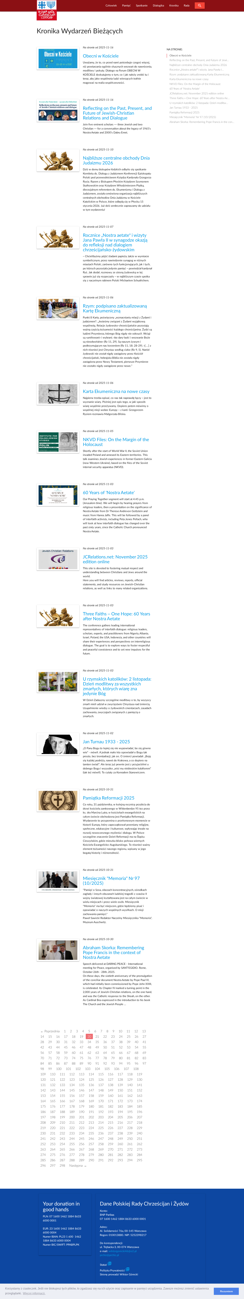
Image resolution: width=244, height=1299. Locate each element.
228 (130, 1128)
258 (101, 1144)
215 (110, 1122)
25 (128, 1036)
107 (126, 1068)
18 (73, 1036)
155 (62, 1095)
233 (72, 1133)
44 (58, 1047)
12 (136, 1031)
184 (130, 1106)
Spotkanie (142, 5)
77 (97, 1058)
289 (81, 1160)
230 (43, 1133)
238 (120, 1133)
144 (62, 1090)
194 (120, 1111)
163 (139, 1095)
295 (139, 1160)
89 (81, 1063)
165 (52, 1101)
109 (43, 1074)
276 (62, 1154)
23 (113, 1036)
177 (62, 1106)
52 (121, 1047)
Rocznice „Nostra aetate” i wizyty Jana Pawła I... (197, 69)
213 (91, 1122)
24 (121, 1036)
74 (73, 1058)
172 (120, 1101)
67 (128, 1052)
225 (101, 1128)
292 (110, 1160)
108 (136, 1068)
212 (81, 1122)
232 (62, 1133)
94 (121, 1063)
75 (81, 1058)
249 (120, 1138)
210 (62, 1122)
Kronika (173, 5)
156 (72, 1095)
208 (43, 1122)
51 (113, 1047)
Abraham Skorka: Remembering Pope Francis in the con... (202, 122)
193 (110, 1111)
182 (110, 1106)
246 (91, 1138)
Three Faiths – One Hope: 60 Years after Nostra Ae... (200, 98)
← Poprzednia (50, 1031)
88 (73, 1063)
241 (43, 1138)
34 (89, 1042)
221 (62, 1128)
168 (81, 1101)
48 (89, 1047)
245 (81, 1138)
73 (66, 1058)
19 (81, 1036)
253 (52, 1144)
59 (66, 1052)
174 (139, 1101)
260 (120, 1144)
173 (130, 1101)
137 (101, 1085)
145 (72, 1090)
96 (136, 1063)
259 (110, 1144)
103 (87, 1068)
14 (42, 1036)
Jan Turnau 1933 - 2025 (106, 742)
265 (62, 1149)
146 (81, 1090)
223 (81, 1128)
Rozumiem (226, 1291)
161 (120, 1095)
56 (42, 1052)
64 (105, 1052)
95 (128, 1063)
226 (110, 1128)
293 (120, 1160)
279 (91, 1154)
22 (105, 1036)
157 (81, 1095)
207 (139, 1117)
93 (113, 1063)
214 (101, 1122)
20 (89, 1036)
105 (107, 1068)
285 (43, 1160)
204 (110, 1117)
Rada (186, 5)
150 (120, 1090)
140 (130, 1085)
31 (66, 1042)
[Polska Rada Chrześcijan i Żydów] (47, 12)
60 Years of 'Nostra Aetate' (109, 493)
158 (91, 1095)
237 (110, 1133)
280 (101, 1154)
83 (144, 1058)
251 (139, 1138)
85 (50, 1063)
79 (113, 1058)
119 (139, 1074)
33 (81, 1042)
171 (110, 1101)
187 (52, 1111)
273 (139, 1149)
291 (101, 1160)
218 (139, 1122)
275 (52, 1154)
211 (72, 1122)
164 (43, 1101)
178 (72, 1106)
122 (62, 1079)
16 (58, 1036)
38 (121, 1042)
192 (101, 1111)
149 (110, 1090)
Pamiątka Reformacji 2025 (109, 798)
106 (116, 1068)
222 (72, 1128)
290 (91, 1160)
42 (42, 1047)
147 (91, 1090)
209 (52, 1122)
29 (50, 1042)
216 (120, 1122)
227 (120, 1128)
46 (73, 1047)
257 (91, 1144)
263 (43, 1149)
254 (62, 1144)
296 (43, 1165)
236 (101, 1133)
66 (121, 1052)
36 (105, 1042)
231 (52, 1133)
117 (120, 1074)
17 (66, 1036)
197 (43, 1117)
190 (81, 1111)
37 (113, 1042)
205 (120, 1117)
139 (120, 1085)
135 (81, 1085)
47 (81, 1047)
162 (130, 1095)
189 (72, 1111)
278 (81, 1154)
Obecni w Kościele (101, 56)
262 (139, 1144)
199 (62, 1117)
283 (130, 1154)
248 (110, 1138)
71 (50, 1058)
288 (72, 1160)
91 (97, 1063)
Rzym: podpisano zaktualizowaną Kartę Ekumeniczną (199, 74)
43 (50, 1047)
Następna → (78, 1165)
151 (130, 1090)
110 (52, 1074)
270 (110, 1149)
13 (144, 1031)
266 (72, 1149)
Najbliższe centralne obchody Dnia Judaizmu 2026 (198, 65)
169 (91, 1101)
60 (73, 1052)
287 (62, 1160)
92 (105, 1063)
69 (144, 1052)
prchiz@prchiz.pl (109, 1255)
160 (110, 1095)
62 (89, 1052)
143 (52, 1090)
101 (68, 1068)
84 (42, 1063)
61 (81, 1052)
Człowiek (111, 5)
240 (139, 1133)
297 (52, 1165)
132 (52, 1085)
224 (91, 1128)
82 (136, 1058)
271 (120, 1149)
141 (139, 1085)
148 (101, 1090)
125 (91, 1079)
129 (130, 1079)
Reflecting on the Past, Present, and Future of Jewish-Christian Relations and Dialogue (117, 113)
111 (62, 1074)
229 (139, 1128)
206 (130, 1117)
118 (130, 1074)
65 (113, 1052)
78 (105, 1058)
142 (43, 1090)
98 (42, 1068)
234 (81, 1133)
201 (81, 1117)
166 (62, 1101)
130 (139, 1079)
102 (78, 1068)
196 (139, 1111)
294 (130, 1160)
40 (136, 1042)
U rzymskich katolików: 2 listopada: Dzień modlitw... (199, 103)
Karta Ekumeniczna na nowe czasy (116, 391)
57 (50, 1052)
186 (43, 1111)
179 (81, 1106)
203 (101, 1117)
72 (58, 1058)
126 (101, 1079)
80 (121, 1058)
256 (81, 1144)
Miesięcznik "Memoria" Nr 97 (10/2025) (193, 117)
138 (110, 1085)
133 (62, 1085)
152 (139, 1090)
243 (62, 1138)
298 (62, 1165)
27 (144, 1036)
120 (43, 1079)
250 (130, 1138)
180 (91, 1106)
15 (50, 1036)
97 (144, 1063)
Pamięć (126, 5)
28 (42, 1042)
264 (52, 1149)
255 (72, 1144)
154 (52, 1095)
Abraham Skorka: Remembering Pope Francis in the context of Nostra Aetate (113, 953)
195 (130, 1111)
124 (81, 1079)
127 (110, 1079)
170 (101, 1101)
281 (110, 1154)
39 (128, 1042)
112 (72, 1074)
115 (101, 1074)
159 (101, 1095)
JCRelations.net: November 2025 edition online (197, 93)
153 (43, 1095)
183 (120, 1106)
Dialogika (158, 5)
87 (66, 1063)
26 (136, 1036)
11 (128, 1031)
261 (130, 1144)
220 (52, 1128)
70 (42, 1058)
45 (66, 1047)
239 (130, 1133)
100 (58, 1068)
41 (144, 1042)
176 (52, 1106)
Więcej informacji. (34, 1293)
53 (128, 1047)
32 (73, 1042)
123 (72, 1079)
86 (58, 1063)
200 (72, 1117)
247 (101, 1138)
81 (128, 1058)
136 (91, 1085)
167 (72, 1101)
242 (52, 1138)
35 (97, 1042)
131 (43, 1085)
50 (105, 1047)
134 (72, 1085)
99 (50, 1068)
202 (91, 1117)
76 (89, 1058)
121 (52, 1079)
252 (43, 1144)
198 (52, 1117)
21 (97, 1036)
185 (139, 1106)
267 (81, 1149)
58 (58, 1052)
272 (130, 1149)
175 (43, 1106)
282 (120, 1154)
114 (91, 1074)
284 (139, 1154)
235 (91, 1133)
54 (136, 1047)
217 (130, 1122)
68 (136, 1052)
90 (89, 1063)
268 (91, 1149)
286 (52, 1160)
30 (58, 1042)
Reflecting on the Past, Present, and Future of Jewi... (199, 60)
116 (110, 1074)
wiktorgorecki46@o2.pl (123, 1251)
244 (72, 1138)
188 (62, 1111)
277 (72, 1154)
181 (101, 1106)
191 (91, 1111)
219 (43, 1128)
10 (120, 1031)
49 (97, 1047)
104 (97, 1068)
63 (97, 1052)
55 (144, 1047)
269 (101, 1149)
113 (81, 1074)
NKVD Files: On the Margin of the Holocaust (195, 84)
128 (120, 1079)
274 (43, 1154)
